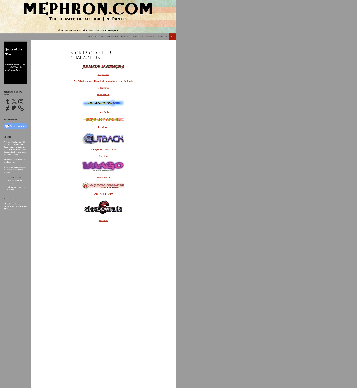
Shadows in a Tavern (103, 193)
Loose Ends (103, 112)
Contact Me (162, 37)
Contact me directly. (15, 177)
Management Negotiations (103, 149)
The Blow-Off (103, 177)
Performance (103, 87)
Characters (136, 37)
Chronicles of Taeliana (116, 37)
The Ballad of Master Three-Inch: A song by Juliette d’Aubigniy (103, 81)
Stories (149, 37)
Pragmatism (103, 74)
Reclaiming (103, 127)
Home (89, 37)
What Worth (103, 94)
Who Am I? (99, 37)
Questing (103, 156)
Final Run (103, 220)
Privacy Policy (9, 199)
